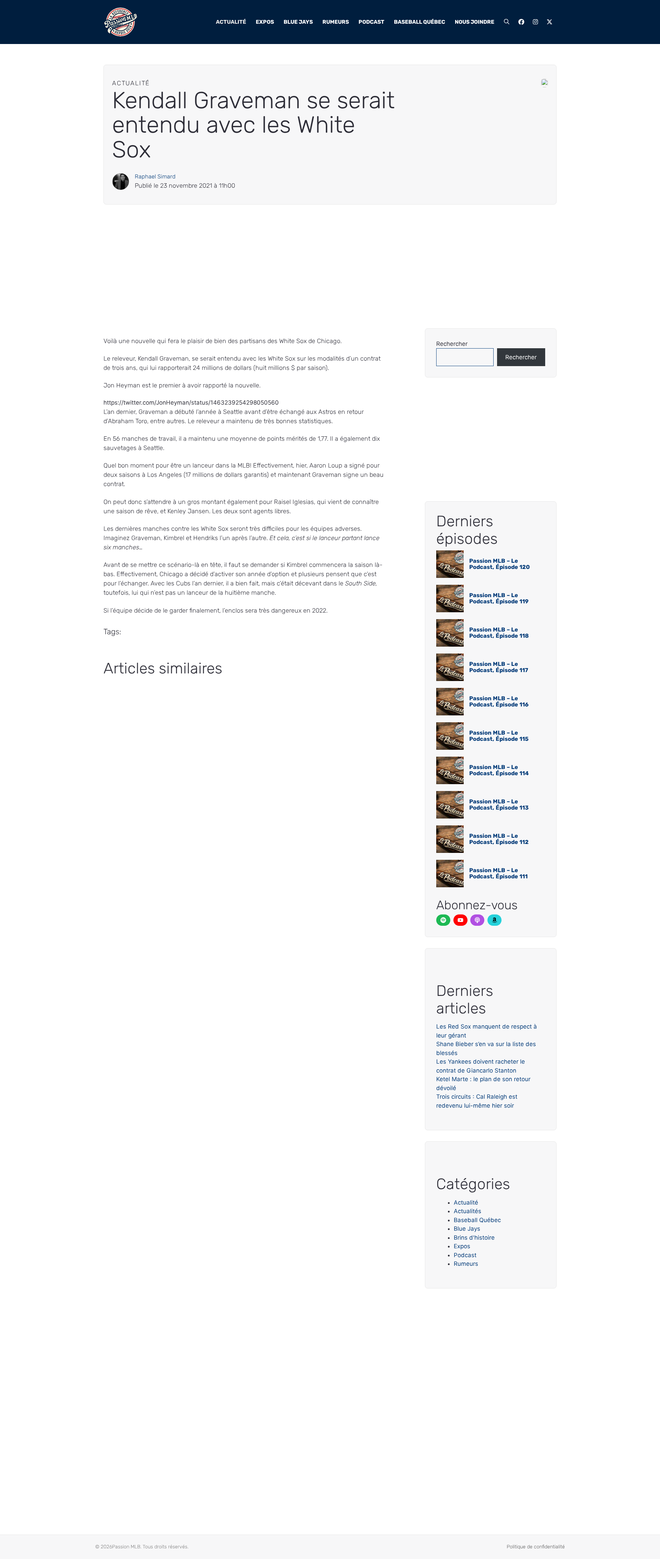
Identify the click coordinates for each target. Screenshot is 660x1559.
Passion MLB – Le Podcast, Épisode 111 (498, 873)
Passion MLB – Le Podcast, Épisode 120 (499, 564)
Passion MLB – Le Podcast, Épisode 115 (499, 735)
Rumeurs (335, 22)
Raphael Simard (155, 176)
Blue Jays (298, 22)
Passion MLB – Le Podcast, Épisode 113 (499, 804)
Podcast (371, 22)
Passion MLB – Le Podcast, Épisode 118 (499, 632)
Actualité (231, 22)
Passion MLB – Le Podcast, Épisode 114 (499, 770)
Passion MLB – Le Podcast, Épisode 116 (499, 701)
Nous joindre (474, 22)
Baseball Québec (419, 22)
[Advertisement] (309, 266)
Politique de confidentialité (536, 1547)
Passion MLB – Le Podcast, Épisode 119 (499, 598)
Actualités (467, 1211)
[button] (506, 22)
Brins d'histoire (474, 1237)
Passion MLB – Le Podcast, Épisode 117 (498, 667)
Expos (265, 22)
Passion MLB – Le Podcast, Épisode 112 (499, 839)
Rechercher (452, 343)
